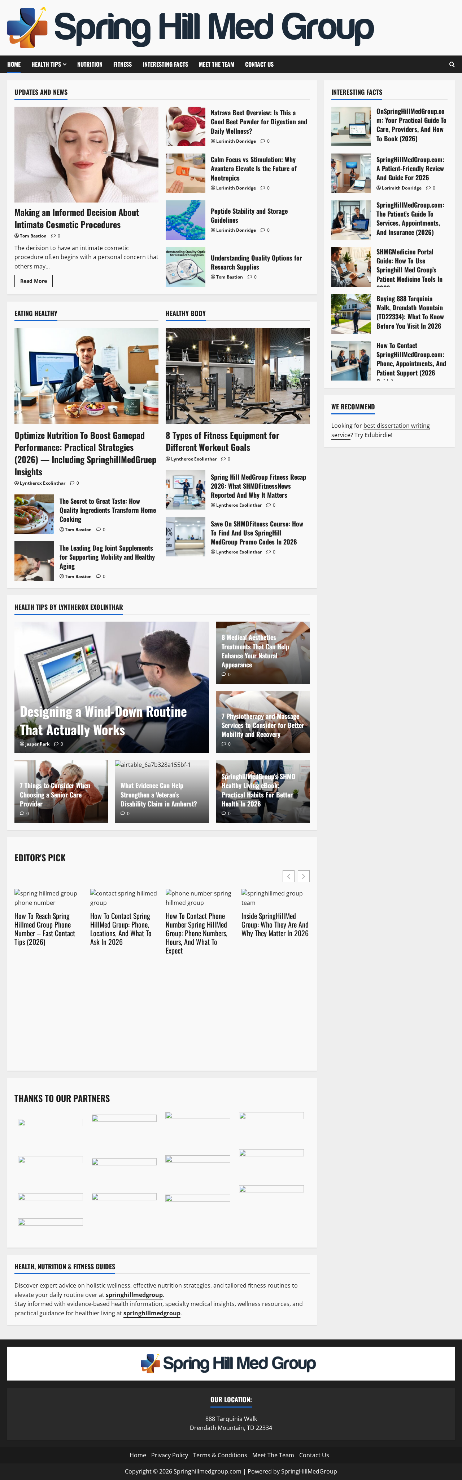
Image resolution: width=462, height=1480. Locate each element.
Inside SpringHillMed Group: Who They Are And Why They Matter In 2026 (275, 924)
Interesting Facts (165, 64)
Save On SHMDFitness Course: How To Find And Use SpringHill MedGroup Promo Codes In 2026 (185, 536)
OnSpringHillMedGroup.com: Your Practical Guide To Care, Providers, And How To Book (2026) (351, 126)
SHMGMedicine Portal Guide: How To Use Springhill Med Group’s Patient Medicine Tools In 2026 (351, 267)
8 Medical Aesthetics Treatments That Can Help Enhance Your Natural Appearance (255, 650)
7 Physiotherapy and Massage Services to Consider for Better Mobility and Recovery (263, 725)
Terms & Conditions (220, 1455)
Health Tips (46, 64)
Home (14, 64)
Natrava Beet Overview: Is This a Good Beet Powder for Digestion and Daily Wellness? (185, 126)
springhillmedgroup (151, 1313)
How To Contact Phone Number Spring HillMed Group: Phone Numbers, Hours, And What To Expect (196, 933)
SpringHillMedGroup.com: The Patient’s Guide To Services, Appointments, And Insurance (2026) (351, 220)
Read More (36, 282)
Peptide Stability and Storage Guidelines (185, 220)
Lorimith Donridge (236, 141)
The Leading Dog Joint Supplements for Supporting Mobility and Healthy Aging (34, 561)
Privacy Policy (169, 1455)
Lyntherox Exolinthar (42, 483)
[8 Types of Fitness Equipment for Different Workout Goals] (238, 376)
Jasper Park (37, 744)
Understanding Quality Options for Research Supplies (185, 267)
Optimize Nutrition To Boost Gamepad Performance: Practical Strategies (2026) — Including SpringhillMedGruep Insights (85, 453)
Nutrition (90, 64)
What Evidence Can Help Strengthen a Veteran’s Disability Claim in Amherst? (159, 794)
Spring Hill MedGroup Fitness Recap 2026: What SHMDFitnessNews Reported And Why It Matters (185, 490)
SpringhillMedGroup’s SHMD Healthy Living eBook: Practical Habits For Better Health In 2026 (259, 790)
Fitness (122, 64)
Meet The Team (216, 64)
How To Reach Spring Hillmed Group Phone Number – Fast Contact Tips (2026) (44, 928)
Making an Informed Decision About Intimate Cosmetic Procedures (76, 218)
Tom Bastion (33, 236)
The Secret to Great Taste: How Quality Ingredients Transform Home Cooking (34, 514)
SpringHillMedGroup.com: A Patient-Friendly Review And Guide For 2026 (351, 173)
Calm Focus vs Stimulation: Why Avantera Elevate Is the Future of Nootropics (185, 173)
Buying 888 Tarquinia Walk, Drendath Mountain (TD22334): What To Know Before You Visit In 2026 (351, 314)
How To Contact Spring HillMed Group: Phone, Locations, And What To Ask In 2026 (121, 928)
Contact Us (259, 64)
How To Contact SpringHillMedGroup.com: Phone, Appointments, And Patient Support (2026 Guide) (351, 361)
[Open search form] (452, 64)
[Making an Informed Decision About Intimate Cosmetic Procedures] (86, 155)
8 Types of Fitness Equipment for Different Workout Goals (222, 441)
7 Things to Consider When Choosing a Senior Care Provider (55, 794)
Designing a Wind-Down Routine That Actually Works (103, 719)
